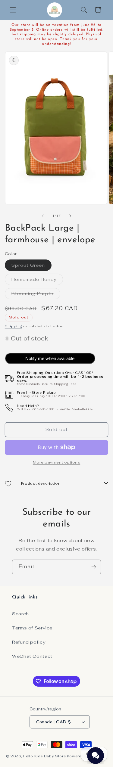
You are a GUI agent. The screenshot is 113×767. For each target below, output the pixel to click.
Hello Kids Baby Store (44, 756)
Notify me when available (49, 358)
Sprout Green (31, 266)
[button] (13, 10)
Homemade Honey (37, 280)
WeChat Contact (32, 656)
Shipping (13, 326)
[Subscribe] (94, 567)
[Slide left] (42, 215)
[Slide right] (70, 215)
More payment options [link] (56, 462)
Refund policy (28, 642)
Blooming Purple (35, 294)
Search (20, 613)
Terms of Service (32, 628)
